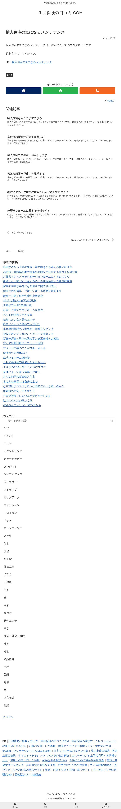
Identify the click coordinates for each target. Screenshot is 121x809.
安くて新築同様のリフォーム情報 (23, 343)
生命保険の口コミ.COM (55, 741)
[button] (112, 421)
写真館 (8, 559)
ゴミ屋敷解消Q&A (101, 765)
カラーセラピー (13, 458)
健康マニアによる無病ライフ (75, 746)
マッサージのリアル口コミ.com (32, 750)
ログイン (8, 717)
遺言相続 (9, 697)
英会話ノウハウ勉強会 (28, 774)
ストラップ (10, 489)
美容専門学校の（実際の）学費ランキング (28, 329)
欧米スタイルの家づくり (17, 400)
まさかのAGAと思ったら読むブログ (24, 367)
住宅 (10, 75)
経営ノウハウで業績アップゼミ (21, 324)
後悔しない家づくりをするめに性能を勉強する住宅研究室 (37, 281)
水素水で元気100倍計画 (17, 305)
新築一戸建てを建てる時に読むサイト (67, 769)
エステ (8, 443)
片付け (8, 612)
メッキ (8, 535)
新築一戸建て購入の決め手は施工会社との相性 (31, 338)
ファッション (12, 505)
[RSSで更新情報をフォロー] (97, 90)
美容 (6, 666)
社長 (6, 643)
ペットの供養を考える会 (17, 314)
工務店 (8, 582)
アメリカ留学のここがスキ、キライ (24, 348)
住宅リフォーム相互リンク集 (71, 750)
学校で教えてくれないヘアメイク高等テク (28, 333)
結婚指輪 (9, 659)
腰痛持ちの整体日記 (15, 352)
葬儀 (6, 682)
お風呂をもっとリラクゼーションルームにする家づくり (36, 276)
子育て (8, 574)
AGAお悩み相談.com (54, 760)
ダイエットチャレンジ (31, 755)
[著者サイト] (23, 90)
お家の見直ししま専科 (42, 746)
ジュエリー (10, 482)
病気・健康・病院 (14, 636)
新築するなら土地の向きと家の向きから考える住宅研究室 (37, 267)
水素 (6, 605)
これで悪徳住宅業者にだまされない (24, 362)
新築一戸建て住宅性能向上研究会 (23, 295)
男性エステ (10, 620)
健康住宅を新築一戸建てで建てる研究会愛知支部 (32, 290)
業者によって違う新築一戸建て (21, 372)
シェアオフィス (13, 474)
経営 (6, 651)
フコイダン (10, 512)
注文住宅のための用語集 (72, 765)
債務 (6, 551)
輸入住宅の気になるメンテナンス (32, 62)
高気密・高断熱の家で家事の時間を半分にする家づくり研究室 (40, 272)
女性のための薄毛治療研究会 (87, 760)
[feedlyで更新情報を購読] (60, 90)
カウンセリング (13, 451)
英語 (6, 674)
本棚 (6, 589)
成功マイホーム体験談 (16, 357)
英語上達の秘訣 (100, 750)
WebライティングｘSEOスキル (22, 405)
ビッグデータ (12, 497)
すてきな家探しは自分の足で (20, 381)
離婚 (6, 705)
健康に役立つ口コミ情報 (25, 760)
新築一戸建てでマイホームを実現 (23, 310)
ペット (8, 520)
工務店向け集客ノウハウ (23, 741)
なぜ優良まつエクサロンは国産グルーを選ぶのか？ (33, 386)
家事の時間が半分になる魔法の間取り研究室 (29, 286)
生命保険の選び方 (82, 741)
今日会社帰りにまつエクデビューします (27, 395)
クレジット (10, 466)
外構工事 (9, 566)
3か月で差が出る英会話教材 (19, 300)
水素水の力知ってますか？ (19, 390)
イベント (9, 435)
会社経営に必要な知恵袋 (40, 765)
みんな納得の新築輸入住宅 (19, 376)
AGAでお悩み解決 (58, 755)
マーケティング (13, 528)
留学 (6, 628)
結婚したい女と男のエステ (19, 319)
